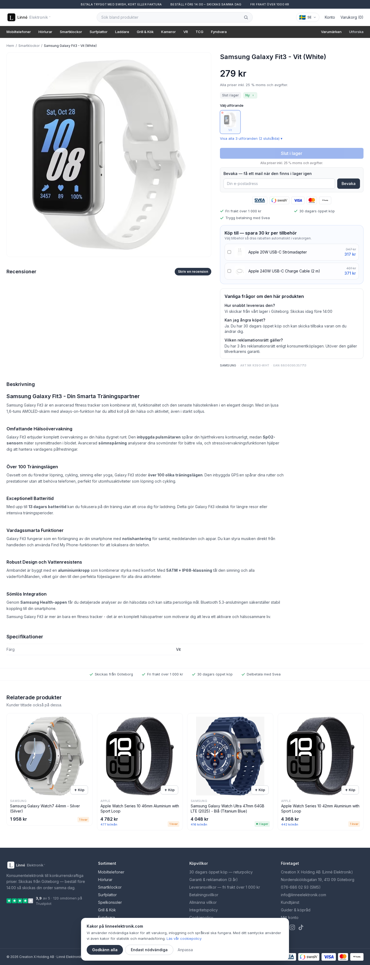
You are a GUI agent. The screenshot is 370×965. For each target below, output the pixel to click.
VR (185, 32)
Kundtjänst (290, 902)
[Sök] (245, 17)
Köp (79, 789)
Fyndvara (219, 32)
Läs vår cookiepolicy (184, 938)
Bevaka (349, 183)
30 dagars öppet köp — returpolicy (221, 872)
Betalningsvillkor (203, 894)
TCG (199, 32)
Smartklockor (71, 32)
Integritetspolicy (203, 910)
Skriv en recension (193, 271)
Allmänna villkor (203, 902)
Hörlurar (45, 32)
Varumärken (331, 32)
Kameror (168, 32)
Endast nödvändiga (149, 949)
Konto (330, 17)
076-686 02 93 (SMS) (301, 887)
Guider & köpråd (295, 910)
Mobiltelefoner (19, 32)
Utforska (356, 32)
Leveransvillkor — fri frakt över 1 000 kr (224, 887)
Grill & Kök (145, 32)
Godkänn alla (105, 949)
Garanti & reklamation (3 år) (213, 879)
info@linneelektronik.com (303, 894)
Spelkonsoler (110, 902)
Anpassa (185, 949)
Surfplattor (99, 32)
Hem (10, 46)
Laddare (122, 32)
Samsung (228, 365)
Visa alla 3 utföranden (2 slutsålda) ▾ (251, 138)
